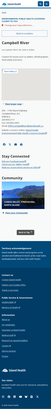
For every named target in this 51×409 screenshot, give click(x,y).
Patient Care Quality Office (14, 285)
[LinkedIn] (14, 397)
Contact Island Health (11, 279)
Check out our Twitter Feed (14, 164)
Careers (5, 345)
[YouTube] (20, 397)
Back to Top (24, 232)
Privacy (5, 356)
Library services (9, 351)
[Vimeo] (31, 397)
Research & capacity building (15, 340)
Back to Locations (24, 33)
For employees (8, 324)
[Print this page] (21, 144)
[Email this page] (15, 144)
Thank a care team (10, 290)
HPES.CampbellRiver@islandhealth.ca (25, 126)
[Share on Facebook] (4, 144)
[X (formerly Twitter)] (37, 397)
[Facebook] (9, 397)
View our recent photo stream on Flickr (20, 167)
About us (6, 319)
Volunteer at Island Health (13, 330)
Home (4, 12)
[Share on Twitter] (9, 144)
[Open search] (40, 3)
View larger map (13, 104)
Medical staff (7, 335)
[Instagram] (3, 397)
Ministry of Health (10, 307)
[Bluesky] (26, 397)
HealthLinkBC (8, 302)
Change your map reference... (18, 25)
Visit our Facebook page (13, 161)
